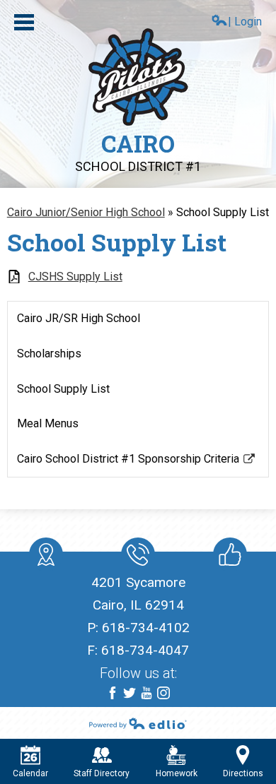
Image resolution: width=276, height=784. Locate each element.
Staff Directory (102, 773)
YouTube (146, 692)
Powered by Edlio (138, 723)
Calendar (30, 773)
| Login (245, 21)
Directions (243, 773)
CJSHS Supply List (75, 276)
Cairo (138, 151)
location (46, 554)
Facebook (112, 692)
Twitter (129, 692)
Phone (138, 554)
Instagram (163, 692)
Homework (176, 773)
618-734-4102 (146, 627)
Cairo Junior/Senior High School (86, 212)
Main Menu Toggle (24, 22)
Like (230, 554)
